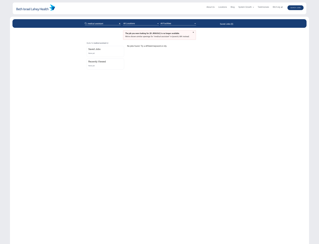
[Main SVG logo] (35, 5)
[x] (107, 43)
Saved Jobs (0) (226, 24)
